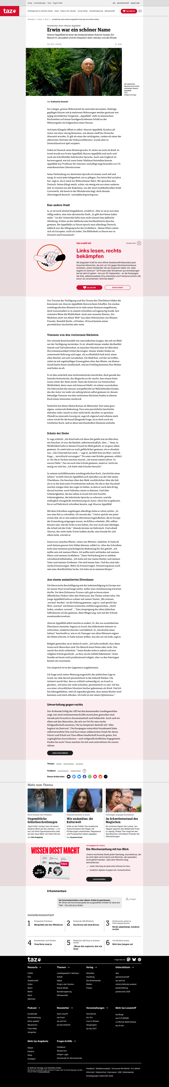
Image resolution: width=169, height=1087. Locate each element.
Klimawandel (62, 995)
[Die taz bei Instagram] (139, 961)
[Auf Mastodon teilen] (74, 776)
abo (117, 973)
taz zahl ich (120, 980)
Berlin (30, 991)
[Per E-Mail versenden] (68, 776)
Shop (30, 1055)
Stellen (89, 984)
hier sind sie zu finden (74, 905)
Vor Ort (89, 1017)
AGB (120, 1072)
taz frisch (61, 1017)
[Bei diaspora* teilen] (95, 776)
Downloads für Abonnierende (69, 1058)
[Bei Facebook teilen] (84, 776)
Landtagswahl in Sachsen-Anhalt (68, 975)
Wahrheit (31, 999)
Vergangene (91, 1025)
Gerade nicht (131, 243)
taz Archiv (120, 1025)
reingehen (32, 1032)
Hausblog (90, 977)
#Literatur (79, 764)
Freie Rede (32, 1028)
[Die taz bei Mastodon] (129, 961)
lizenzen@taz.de (44, 1072)
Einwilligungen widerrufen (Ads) (99, 1076)
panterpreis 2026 (123, 991)
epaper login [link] (135, 3)
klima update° (33, 1021)
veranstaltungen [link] (40, 3)
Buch (47, 19)
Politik (30, 973)
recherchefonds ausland (126, 984)
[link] (41, 11)
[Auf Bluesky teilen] (79, 776)
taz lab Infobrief (63, 1025)
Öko (29, 977)
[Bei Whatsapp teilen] (90, 776)
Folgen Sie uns (120, 960)
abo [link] (114, 3)
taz (34, 959)
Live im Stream (92, 1021)
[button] (140, 11)
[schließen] (139, 243)
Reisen (30, 1048)
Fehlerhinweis (76, 771)
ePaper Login (62, 1054)
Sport (30, 988)
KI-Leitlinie (135, 1068)
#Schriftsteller (68, 764)
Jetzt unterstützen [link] (60, 753)
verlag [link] (30, 3)
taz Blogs (119, 1014)
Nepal (59, 980)
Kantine (31, 1051)
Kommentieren (63, 771)
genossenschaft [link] (123, 3)
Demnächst (91, 1014)
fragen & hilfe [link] (57, 3)
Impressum (112, 1072)
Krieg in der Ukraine (65, 984)
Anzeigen (32, 1059)
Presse (89, 988)
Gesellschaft (33, 980)
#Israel (59, 764)
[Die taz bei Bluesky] (134, 961)
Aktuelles (90, 973)
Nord (30, 995)
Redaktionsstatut (103, 1068)
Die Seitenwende (93, 980)
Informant (90, 1072)
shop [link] (49, 3)
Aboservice (62, 1051)
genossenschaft (122, 977)
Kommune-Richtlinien (121, 1068)
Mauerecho (32, 1025)
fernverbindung (34, 1017)
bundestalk (32, 1014)
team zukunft (62, 1014)
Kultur (40, 19)
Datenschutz (101, 1072)
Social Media (62, 988)
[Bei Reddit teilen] (100, 776)
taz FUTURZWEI (122, 1018)
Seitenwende (128, 1072)
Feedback (61, 1047)
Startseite (31, 19)
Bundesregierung (64, 991)
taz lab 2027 (91, 1028)
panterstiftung (122, 988)
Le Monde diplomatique (126, 1022)
